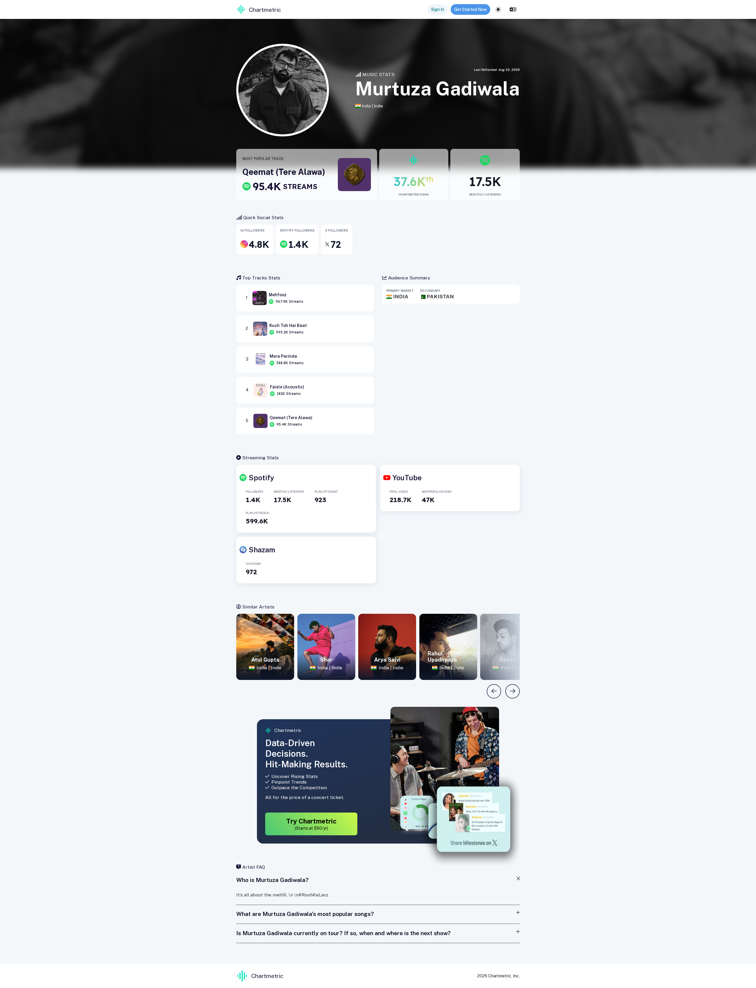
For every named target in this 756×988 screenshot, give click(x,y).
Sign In (437, 9)
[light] (498, 9)
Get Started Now (470, 9)
